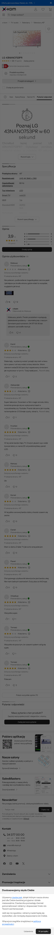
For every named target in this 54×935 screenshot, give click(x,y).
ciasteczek (17, 897)
